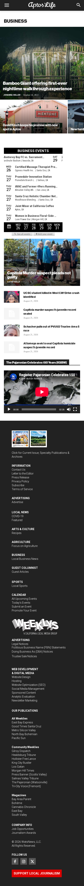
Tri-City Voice (20, 786)
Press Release (20, 477)
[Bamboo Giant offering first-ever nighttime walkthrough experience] (42, 63)
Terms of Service (22, 489)
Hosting (16, 681)
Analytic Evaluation (23, 696)
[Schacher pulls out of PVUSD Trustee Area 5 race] (12, 330)
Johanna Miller (12, 95)
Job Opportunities (23, 828)
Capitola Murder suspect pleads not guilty (39, 274)
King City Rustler (21, 762)
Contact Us (18, 469)
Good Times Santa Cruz (26, 726)
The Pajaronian (21, 782)
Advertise (17, 502)
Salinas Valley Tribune (25, 778)
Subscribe (18, 485)
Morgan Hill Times (23, 770)
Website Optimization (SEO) (29, 684)
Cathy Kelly (13, 281)
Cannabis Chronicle (24, 807)
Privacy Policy (20, 481)
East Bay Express (22, 722)
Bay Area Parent (21, 799)
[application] (42, 391)
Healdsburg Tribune (24, 754)
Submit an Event (21, 606)
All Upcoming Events (24, 598)
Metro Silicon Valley (24, 730)
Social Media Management (28, 688)
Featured (17, 520)
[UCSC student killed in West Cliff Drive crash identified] (12, 297)
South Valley (19, 814)
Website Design (21, 677)
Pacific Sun (19, 738)
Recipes (16, 533)
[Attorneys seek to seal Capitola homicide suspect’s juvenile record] (12, 347)
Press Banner (20, 774)
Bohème (17, 803)
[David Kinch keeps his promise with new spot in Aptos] (33, 125)
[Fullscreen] (75, 409)
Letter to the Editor (23, 473)
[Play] (9, 409)
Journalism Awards (24, 832)
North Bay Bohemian (24, 734)
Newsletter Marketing (24, 700)
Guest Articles (20, 571)
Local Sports (20, 585)
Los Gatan (18, 766)
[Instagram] (23, 861)
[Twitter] (32, 861)
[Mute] (69, 409)
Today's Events (21, 602)
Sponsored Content (24, 692)
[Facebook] (15, 861)
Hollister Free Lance (24, 758)
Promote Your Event (24, 610)
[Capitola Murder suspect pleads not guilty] (42, 262)
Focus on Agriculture (25, 545)
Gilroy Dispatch (21, 751)
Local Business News (25, 558)
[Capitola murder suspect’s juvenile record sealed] (12, 314)
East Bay (17, 810)
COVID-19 (17, 516)
